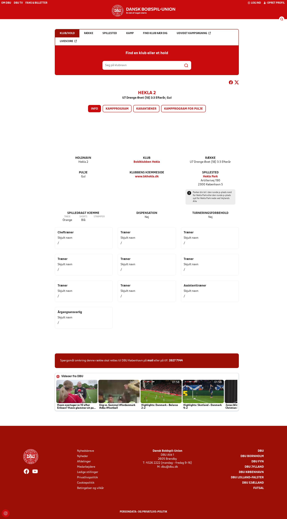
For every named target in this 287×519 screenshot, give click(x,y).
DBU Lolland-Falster (247, 477)
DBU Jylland (254, 467)
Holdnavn (83, 158)
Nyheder (82, 456)
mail (150, 360)
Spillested (210, 172)
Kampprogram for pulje (183, 108)
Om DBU (6, 3)
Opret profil (276, 3)
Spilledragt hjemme (83, 213)
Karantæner (146, 108)
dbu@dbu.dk (169, 467)
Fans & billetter (36, 3)
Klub (146, 158)
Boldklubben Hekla (147, 162)
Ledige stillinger (87, 472)
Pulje (83, 172)
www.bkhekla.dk (147, 176)
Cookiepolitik (85, 482)
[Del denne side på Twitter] (237, 83)
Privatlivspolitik (87, 477)
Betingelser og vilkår (90, 488)
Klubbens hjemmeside (147, 172)
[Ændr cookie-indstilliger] (6, 513)
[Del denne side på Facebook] (231, 83)
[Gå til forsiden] (143, 10)
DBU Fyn (257, 461)
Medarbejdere (86, 467)
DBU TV (18, 3)
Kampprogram (117, 108)
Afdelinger (84, 461)
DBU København (251, 472)
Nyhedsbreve (85, 451)
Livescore (66, 41)
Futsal (258, 488)
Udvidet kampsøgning (192, 33)
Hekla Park (210, 176)
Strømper (99, 217)
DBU (261, 451)
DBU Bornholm (252, 456)
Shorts (83, 217)
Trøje (67, 217)
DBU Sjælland (253, 482)
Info (94, 108)
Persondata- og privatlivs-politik (143, 512)
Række (210, 158)
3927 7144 (176, 360)
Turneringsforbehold (210, 213)
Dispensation (146, 213)
